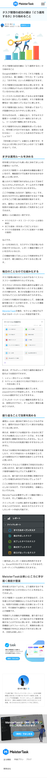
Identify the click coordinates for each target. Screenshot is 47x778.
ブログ (29, 759)
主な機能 (7, 759)
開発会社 (7, 768)
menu (43, 4)
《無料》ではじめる (23, 734)
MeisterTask (9, 311)
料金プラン (19, 759)
